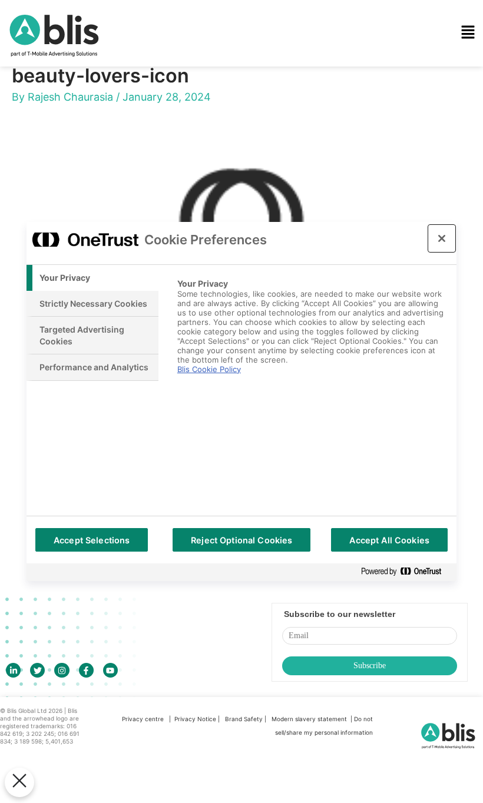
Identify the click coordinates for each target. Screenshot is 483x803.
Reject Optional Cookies (241, 540)
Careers (177, 192)
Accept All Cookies (389, 540)
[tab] (92, 278)
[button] (313, 33)
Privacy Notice (195, 718)
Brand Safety (244, 718)
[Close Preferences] (19, 782)
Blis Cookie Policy (209, 369)
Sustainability (190, 125)
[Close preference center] (442, 238)
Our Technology (195, 58)
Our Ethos (182, 92)
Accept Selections (92, 540)
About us (180, 159)
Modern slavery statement (310, 718)
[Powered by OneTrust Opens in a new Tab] (406, 572)
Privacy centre (143, 718)
